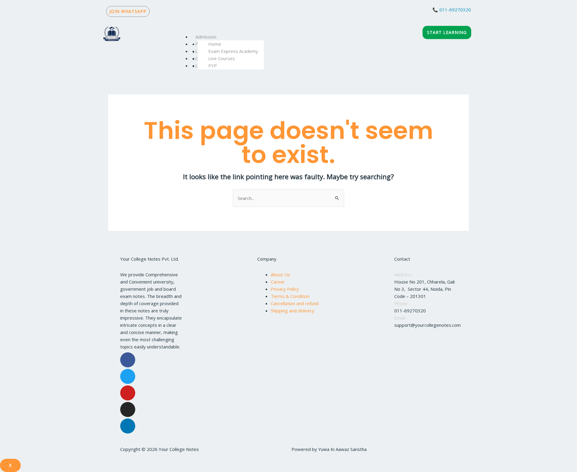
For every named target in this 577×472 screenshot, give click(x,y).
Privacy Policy (285, 289)
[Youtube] (127, 392)
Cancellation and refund (295, 303)
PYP (212, 66)
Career (278, 282)
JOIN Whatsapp (127, 11)
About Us (280, 274)
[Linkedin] (127, 426)
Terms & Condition (290, 296)
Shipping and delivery (292, 311)
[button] (295, 29)
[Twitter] (127, 376)
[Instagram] (127, 409)
